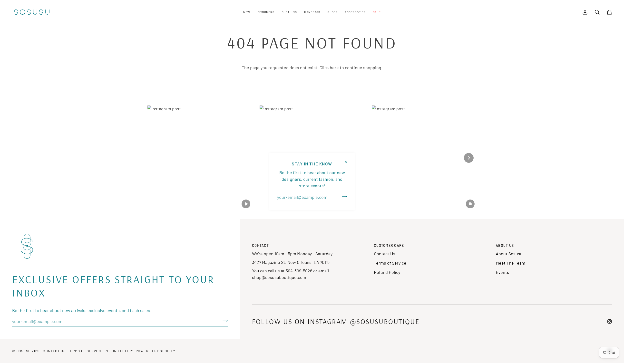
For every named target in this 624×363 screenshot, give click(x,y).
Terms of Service (390, 263)
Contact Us (384, 253)
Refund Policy (387, 272)
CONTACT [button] (260, 245)
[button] (247, 12)
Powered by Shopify (156, 351)
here (334, 67)
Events (502, 272)
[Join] (343, 197)
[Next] (469, 158)
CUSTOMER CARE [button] (389, 245)
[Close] (348, 159)
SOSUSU (24, 351)
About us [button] (505, 245)
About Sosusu (509, 253)
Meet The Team (510, 263)
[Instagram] (609, 321)
